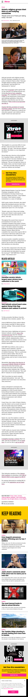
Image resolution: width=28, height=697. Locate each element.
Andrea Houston (6, 20)
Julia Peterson (6, 310)
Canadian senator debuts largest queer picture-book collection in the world (12, 279)
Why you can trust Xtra (8, 503)
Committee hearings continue (10, 439)
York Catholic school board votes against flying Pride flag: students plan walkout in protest (14, 306)
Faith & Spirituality (21, 497)
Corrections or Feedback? (8, 501)
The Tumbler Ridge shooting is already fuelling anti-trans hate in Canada (14, 633)
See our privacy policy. (8, 688)
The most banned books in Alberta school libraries (12, 604)
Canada (20, 495)
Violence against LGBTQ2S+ (8, 497)
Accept (13, 691)
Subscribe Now (15, 184)
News (15, 495)
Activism (4, 275)
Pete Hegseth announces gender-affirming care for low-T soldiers (14, 539)
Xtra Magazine (8, 1)
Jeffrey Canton (6, 283)
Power (3, 7)
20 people (11, 89)
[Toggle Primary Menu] (2, 2)
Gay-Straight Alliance (13, 499)
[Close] (24, 680)
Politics (3, 535)
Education (4, 302)
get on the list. (20, 442)
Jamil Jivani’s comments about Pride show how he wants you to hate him (14, 573)
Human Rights (22, 499)
